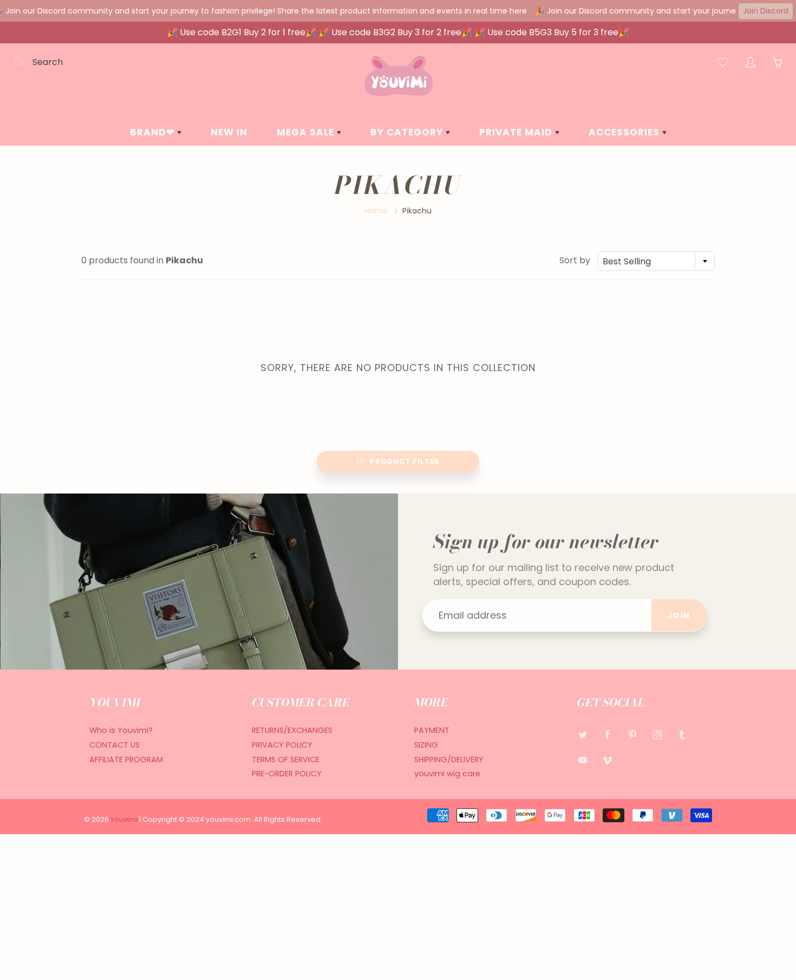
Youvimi (124, 819)
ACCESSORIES (625, 132)
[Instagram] (657, 734)
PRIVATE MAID (517, 132)
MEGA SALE (307, 132)
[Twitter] (582, 734)
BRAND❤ (153, 132)
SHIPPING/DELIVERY (449, 759)
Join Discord (765, 10)
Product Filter (405, 461)
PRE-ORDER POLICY (287, 773)
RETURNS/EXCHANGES (292, 730)
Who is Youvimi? (121, 730)
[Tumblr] (682, 734)
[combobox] (656, 261)
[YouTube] (582, 760)
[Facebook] (607, 734)
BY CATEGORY (408, 132)
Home (375, 210)
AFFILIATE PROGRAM (126, 759)
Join (679, 615)
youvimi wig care (447, 773)
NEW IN (229, 132)
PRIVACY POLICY (282, 744)
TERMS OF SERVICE (285, 759)
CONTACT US (114, 744)
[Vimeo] (607, 760)
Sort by (574, 261)
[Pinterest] (632, 734)
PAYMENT (431, 730)
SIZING (426, 744)
